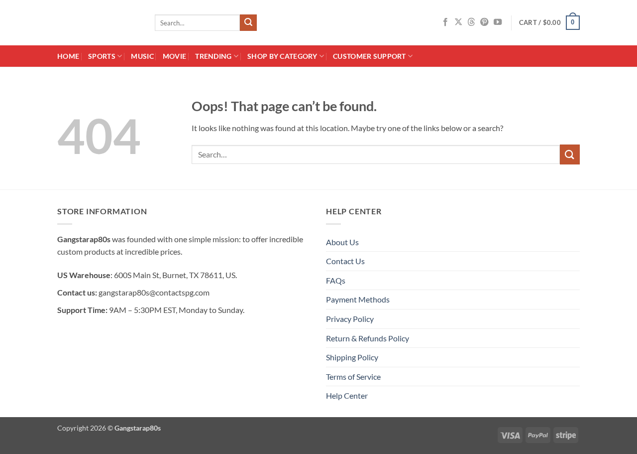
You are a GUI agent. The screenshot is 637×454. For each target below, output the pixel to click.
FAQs (335, 280)
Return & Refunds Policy (367, 338)
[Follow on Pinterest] (484, 22)
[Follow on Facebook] (445, 22)
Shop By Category (282, 56)
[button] (549, 23)
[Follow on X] (458, 22)
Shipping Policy (352, 357)
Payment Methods (358, 299)
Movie (174, 56)
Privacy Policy (350, 318)
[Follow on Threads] (471, 22)
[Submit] (248, 22)
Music (142, 56)
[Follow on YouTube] (498, 22)
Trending (213, 56)
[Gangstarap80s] (98, 22)
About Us (342, 242)
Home (68, 56)
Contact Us (345, 261)
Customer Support (369, 56)
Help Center (347, 395)
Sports (101, 56)
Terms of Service (353, 376)
